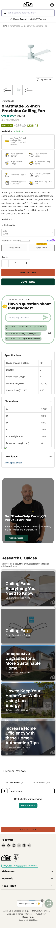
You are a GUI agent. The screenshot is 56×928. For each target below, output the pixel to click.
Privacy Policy (40, 914)
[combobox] (28, 13)
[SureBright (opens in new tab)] (51, 240)
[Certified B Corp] (16, 858)
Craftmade (9, 101)
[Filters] (4, 791)
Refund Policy (28, 917)
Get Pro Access (16, 538)
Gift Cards (11, 914)
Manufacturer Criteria (41, 911)
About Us (7, 911)
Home (4, 26)
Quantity (4, 257)
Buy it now (28, 282)
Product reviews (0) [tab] (15, 782)
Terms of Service (25, 914)
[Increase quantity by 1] (26, 263)
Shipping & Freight (21, 911)
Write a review (28, 805)
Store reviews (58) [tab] (41, 782)
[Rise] (6, 858)
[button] (7, 90)
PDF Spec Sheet (13, 462)
